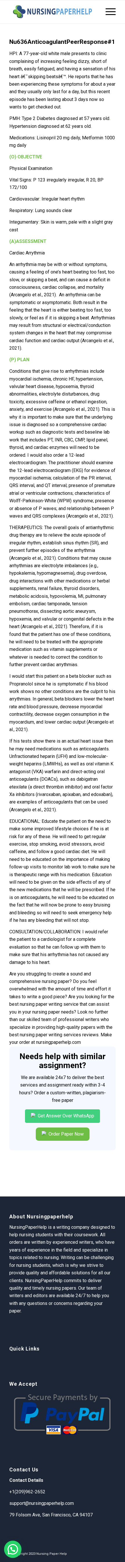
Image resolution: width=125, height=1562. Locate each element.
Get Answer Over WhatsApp (65, 1116)
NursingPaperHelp (44, 1280)
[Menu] (108, 11)
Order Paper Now (65, 1134)
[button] (13, 1549)
